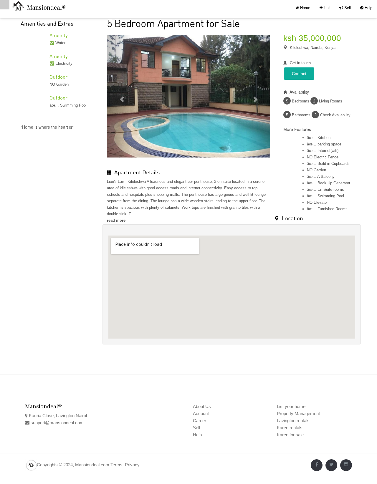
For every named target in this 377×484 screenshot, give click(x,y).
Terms (116, 464)
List (325, 8)
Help (366, 8)
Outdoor (58, 77)
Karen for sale (290, 434)
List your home (291, 406)
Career (199, 420)
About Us (202, 406)
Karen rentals (289, 427)
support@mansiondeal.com (57, 422)
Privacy (132, 464)
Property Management (298, 413)
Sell (345, 8)
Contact (299, 73)
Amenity (58, 35)
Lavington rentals (293, 420)
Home (304, 8)
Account (201, 413)
